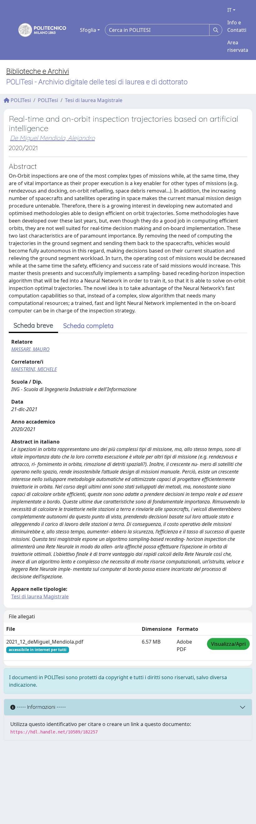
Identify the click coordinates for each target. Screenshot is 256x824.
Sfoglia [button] (88, 30)
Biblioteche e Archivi (37, 71)
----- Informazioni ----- (40, 707)
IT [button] (229, 10)
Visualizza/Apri (228, 643)
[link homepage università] (38, 30)
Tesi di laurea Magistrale (93, 100)
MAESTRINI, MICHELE (34, 369)
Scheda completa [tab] (88, 326)
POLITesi (20, 100)
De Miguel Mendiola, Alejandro (52, 138)
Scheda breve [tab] (33, 325)
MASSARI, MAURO (30, 349)
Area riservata (237, 46)
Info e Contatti (236, 26)
